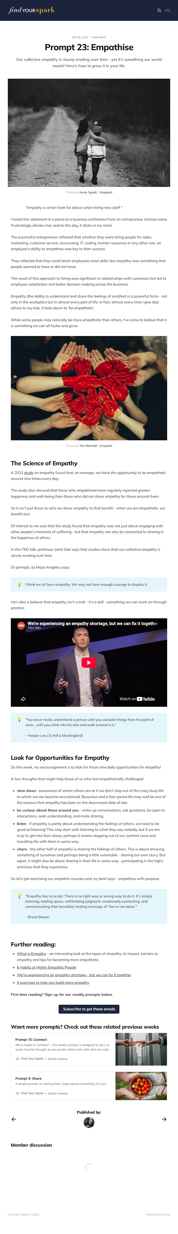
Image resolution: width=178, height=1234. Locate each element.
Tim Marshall (88, 446)
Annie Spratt (88, 192)
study (28, 472)
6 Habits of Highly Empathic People (46, 967)
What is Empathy (31, 953)
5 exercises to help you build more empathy (53, 982)
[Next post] (164, 1119)
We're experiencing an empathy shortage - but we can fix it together (74, 975)
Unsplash (105, 192)
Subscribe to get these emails (89, 1009)
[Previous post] (13, 1119)
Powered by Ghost (158, 1214)
